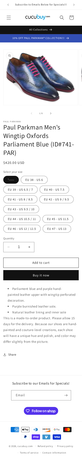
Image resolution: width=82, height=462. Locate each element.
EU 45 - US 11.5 (58, 219)
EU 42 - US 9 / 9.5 (56, 199)
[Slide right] (51, 113)
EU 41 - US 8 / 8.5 (20, 199)
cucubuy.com (25, 445)
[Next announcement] (74, 5)
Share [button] (12, 354)
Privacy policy (65, 446)
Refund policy (45, 446)
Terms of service (29, 452)
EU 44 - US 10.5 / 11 (22, 219)
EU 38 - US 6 (34, 180)
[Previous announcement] (8, 5)
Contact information (54, 452)
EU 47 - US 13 (56, 229)
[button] (9, 17)
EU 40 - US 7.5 (54, 190)
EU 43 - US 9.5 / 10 (21, 209)
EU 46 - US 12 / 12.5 (22, 229)
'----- (11, 180)
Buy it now (41, 275)
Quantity (8, 238)
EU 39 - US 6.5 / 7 (20, 190)
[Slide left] (31, 113)
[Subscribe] (66, 395)
